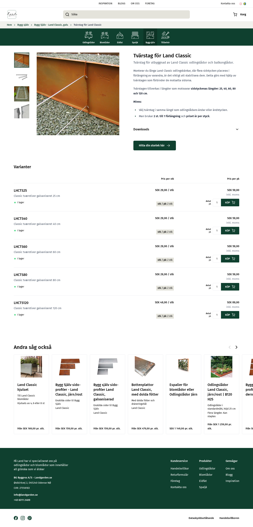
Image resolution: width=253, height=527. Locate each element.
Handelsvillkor (180, 468)
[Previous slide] (229, 347)
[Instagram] (23, 518)
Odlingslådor (207, 468)
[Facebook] (16, 518)
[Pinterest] (30, 518)
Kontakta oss (228, 3)
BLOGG (121, 3)
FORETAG (150, 3)
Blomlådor (205, 474)
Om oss (230, 468)
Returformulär (179, 474)
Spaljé (203, 487)
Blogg (229, 474)
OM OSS (135, 3)
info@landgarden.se (26, 494)
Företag (175, 481)
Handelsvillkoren (229, 518)
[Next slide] (236, 347)
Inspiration (232, 481)
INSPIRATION (105, 3)
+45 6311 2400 (22, 500)
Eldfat (203, 481)
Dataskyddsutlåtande (201, 518)
